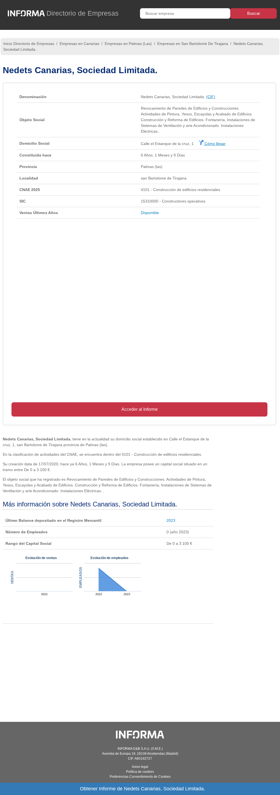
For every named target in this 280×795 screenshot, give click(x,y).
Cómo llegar (214, 143)
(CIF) (210, 97)
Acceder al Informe (139, 409)
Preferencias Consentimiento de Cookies (140, 777)
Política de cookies (140, 772)
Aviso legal (140, 767)
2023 (171, 520)
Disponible (150, 212)
